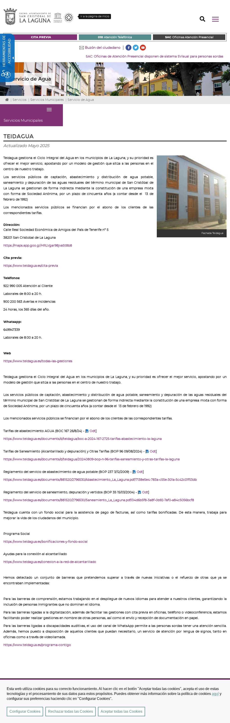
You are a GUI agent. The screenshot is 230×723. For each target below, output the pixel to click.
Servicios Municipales (47, 99)
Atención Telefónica (115, 37)
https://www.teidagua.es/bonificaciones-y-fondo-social (45, 541)
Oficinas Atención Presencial (189, 37)
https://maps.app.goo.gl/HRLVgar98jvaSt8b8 (37, 245)
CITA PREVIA (41, 37)
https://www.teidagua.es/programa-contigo (37, 645)
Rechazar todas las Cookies (70, 711)
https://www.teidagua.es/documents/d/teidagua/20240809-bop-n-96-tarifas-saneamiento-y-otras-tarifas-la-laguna (91, 459)
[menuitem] (41, 37)
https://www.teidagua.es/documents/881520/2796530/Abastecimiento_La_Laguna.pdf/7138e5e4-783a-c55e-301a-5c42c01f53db (100, 479)
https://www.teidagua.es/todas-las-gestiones (37, 361)
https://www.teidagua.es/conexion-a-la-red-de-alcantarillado (49, 562)
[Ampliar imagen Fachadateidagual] (192, 192)
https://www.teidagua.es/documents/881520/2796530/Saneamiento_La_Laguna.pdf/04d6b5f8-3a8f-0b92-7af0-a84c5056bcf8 (98, 500)
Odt (93, 431)
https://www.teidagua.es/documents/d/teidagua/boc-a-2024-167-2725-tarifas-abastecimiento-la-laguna (82, 439)
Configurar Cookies (24, 711)
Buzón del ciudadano (102, 47)
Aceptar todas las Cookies (121, 711)
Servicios (20, 99)
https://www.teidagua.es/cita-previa (30, 265)
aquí (215, 694)
